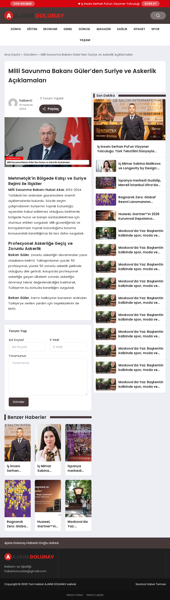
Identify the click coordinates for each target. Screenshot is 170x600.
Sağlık (122, 29)
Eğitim (32, 29)
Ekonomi (50, 29)
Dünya (16, 29)
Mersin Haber (75, 595)
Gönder (18, 402)
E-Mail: (55, 340)
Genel (67, 29)
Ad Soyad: (16, 340)
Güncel (84, 29)
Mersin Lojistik (95, 595)
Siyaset (139, 29)
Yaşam (85, 40)
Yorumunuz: (18, 356)
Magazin (104, 29)
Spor (155, 29)
